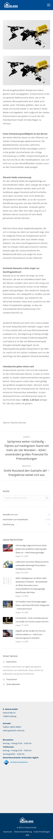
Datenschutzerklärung (23, 831)
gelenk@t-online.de (16, 730)
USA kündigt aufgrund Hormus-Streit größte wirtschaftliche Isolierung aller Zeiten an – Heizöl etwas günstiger (31, 549)
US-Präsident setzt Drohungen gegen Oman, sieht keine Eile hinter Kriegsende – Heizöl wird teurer (32, 605)
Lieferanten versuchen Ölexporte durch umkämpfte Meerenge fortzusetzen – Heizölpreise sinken (32, 565)
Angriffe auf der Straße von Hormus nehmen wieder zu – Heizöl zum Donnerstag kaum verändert (31, 634)
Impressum (7, 831)
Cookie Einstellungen (41, 831)
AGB (27, 835)
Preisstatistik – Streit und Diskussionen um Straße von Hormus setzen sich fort (32, 620)
